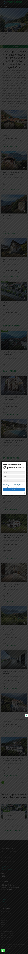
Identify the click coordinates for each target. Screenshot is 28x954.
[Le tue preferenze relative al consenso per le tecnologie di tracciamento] (26, 715)
